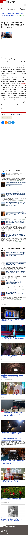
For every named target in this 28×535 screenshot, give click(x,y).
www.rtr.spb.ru (5, 38)
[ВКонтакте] (2, 122)
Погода (22, 13)
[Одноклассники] (6, 122)
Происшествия (5, 15)
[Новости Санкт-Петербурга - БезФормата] (8, 1)
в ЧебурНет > (21, 15)
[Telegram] (9, 122)
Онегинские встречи (14, 62)
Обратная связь (4, 530)
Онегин (23, 83)
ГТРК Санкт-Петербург (15, 114)
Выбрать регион (4, 531)
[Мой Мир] (13, 122)
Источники (15, 13)
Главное (3, 13)
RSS (10, 533)
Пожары (13, 15)
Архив (9, 13)
